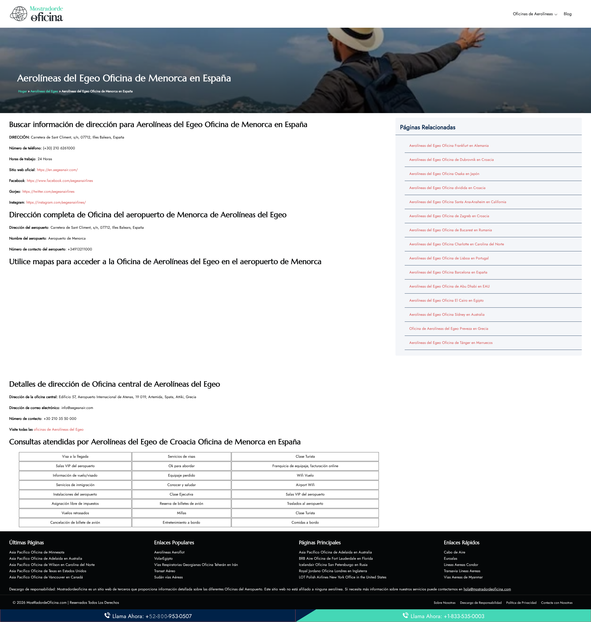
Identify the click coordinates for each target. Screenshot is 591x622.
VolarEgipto (163, 558)
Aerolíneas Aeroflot (169, 552)
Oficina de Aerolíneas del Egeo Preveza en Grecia (448, 328)
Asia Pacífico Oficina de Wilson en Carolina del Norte (52, 564)
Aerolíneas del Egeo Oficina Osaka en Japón (444, 173)
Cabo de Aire (454, 552)
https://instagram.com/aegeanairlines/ (56, 202)
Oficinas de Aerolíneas (533, 14)
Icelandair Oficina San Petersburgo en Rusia (333, 564)
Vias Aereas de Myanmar (463, 577)
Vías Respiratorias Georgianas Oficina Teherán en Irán (196, 564)
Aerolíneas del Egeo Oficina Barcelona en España (448, 272)
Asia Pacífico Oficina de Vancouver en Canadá (46, 577)
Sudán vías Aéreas (168, 577)
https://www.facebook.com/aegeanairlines (60, 180)
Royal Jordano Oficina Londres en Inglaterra (333, 571)
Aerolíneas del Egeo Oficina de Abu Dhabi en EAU (449, 286)
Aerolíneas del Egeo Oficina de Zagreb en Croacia (449, 216)
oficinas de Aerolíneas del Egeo (59, 429)
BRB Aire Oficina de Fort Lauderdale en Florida (336, 558)
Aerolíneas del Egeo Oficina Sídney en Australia (447, 314)
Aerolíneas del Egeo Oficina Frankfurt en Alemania (449, 145)
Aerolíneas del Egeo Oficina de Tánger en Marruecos (450, 342)
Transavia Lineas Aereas (462, 571)
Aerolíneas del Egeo (44, 91)
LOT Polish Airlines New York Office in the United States (342, 577)
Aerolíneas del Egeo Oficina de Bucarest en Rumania (450, 230)
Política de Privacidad (521, 602)
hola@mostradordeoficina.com (487, 589)
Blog (568, 14)
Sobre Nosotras (444, 602)
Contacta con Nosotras (557, 602)
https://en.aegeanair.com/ (57, 169)
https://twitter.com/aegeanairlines (48, 191)
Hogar (22, 91)
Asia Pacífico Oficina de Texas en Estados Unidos (47, 571)
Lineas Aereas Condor (461, 564)
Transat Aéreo (164, 571)
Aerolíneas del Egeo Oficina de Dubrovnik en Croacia (451, 159)
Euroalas (450, 558)
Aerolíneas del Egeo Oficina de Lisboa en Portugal (449, 258)
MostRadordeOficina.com (46, 602)
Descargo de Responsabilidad (481, 602)
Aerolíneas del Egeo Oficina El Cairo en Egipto (446, 300)
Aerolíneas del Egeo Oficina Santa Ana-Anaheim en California (457, 201)
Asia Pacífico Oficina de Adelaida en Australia (45, 558)
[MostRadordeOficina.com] (36, 13)
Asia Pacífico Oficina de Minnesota (36, 552)
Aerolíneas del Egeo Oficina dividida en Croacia (447, 187)
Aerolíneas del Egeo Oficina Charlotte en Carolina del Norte (456, 244)
